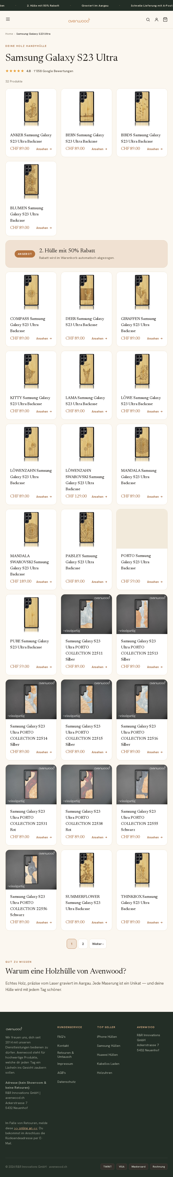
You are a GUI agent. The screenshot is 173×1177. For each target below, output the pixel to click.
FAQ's (61, 1037)
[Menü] (8, 19)
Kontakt (63, 1046)
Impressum (65, 1064)
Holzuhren (104, 1073)
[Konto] (156, 19)
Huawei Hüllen (107, 1055)
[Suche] (148, 19)
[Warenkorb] (165, 19)
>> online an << (25, 1128)
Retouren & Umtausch (65, 1055)
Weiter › (98, 944)
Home (9, 34)
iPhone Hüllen (107, 1037)
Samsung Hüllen (108, 1046)
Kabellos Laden (108, 1064)
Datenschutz (66, 1082)
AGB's (61, 1073)
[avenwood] (79, 19)
